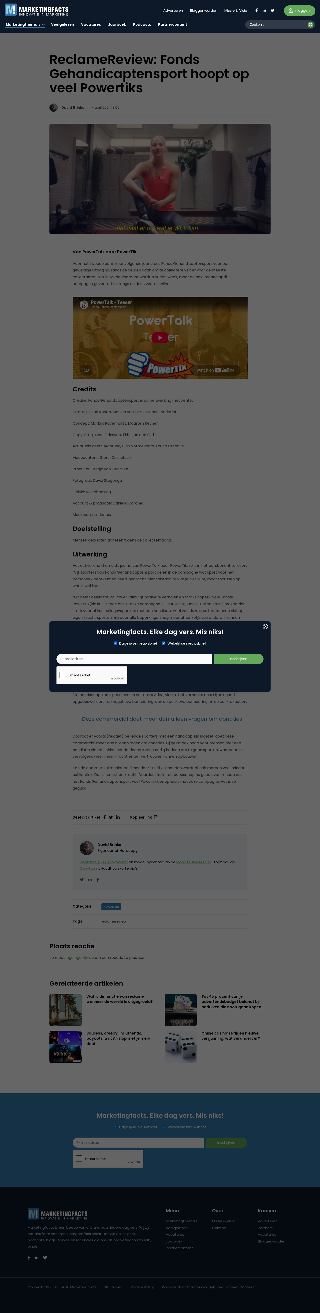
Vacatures (91, 24)
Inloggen (302, 10)
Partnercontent (172, 24)
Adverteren (173, 10)
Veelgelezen (62, 24)
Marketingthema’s (23, 24)
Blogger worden (203, 10)
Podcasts (142, 24)
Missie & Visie (235, 10)
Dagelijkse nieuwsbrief (138, 643)
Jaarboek (117, 24)
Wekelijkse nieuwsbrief (186, 643)
